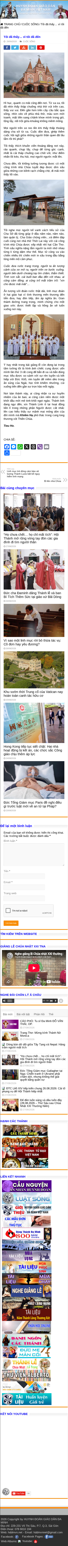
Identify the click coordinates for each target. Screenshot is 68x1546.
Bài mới (8, 1014)
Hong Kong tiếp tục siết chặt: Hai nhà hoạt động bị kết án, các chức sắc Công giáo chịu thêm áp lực (33, 750)
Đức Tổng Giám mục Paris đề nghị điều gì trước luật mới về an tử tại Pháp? (33, 804)
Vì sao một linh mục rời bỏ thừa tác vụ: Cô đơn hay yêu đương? (32, 642)
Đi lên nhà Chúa (52, 480)
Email (8, 882)
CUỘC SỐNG (30, 24)
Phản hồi (39, 1014)
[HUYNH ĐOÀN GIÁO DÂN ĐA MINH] (34, 9)
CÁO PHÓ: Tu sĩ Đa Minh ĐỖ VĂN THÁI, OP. (41, 1023)
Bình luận (10, 840)
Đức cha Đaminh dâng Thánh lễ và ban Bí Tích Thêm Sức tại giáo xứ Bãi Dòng (32, 595)
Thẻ (51, 1014)
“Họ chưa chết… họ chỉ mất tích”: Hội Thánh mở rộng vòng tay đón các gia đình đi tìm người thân (31, 538)
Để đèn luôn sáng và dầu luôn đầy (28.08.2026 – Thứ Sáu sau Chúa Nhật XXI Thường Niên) (41, 1103)
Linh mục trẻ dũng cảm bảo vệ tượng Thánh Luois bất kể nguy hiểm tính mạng (23, 473)
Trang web (10, 893)
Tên (7, 871)
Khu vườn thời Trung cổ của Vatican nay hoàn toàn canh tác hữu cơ (33, 693)
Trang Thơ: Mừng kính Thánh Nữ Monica (40, 1034)
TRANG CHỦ (11, 24)
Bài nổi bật (23, 1014)
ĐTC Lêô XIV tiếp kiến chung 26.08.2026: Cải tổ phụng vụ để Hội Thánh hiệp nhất (33, 1090)
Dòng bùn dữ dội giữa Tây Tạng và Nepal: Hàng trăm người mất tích (33, 1046)
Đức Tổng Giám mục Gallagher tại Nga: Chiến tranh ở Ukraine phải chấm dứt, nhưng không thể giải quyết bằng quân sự (41, 1075)
